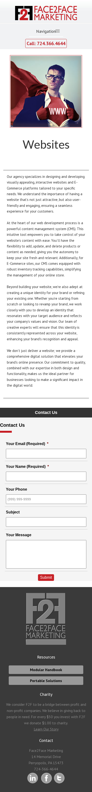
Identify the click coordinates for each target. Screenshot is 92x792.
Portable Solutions (46, 680)
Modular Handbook (46, 669)
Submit (46, 577)
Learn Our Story (46, 729)
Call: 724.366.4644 (46, 43)
